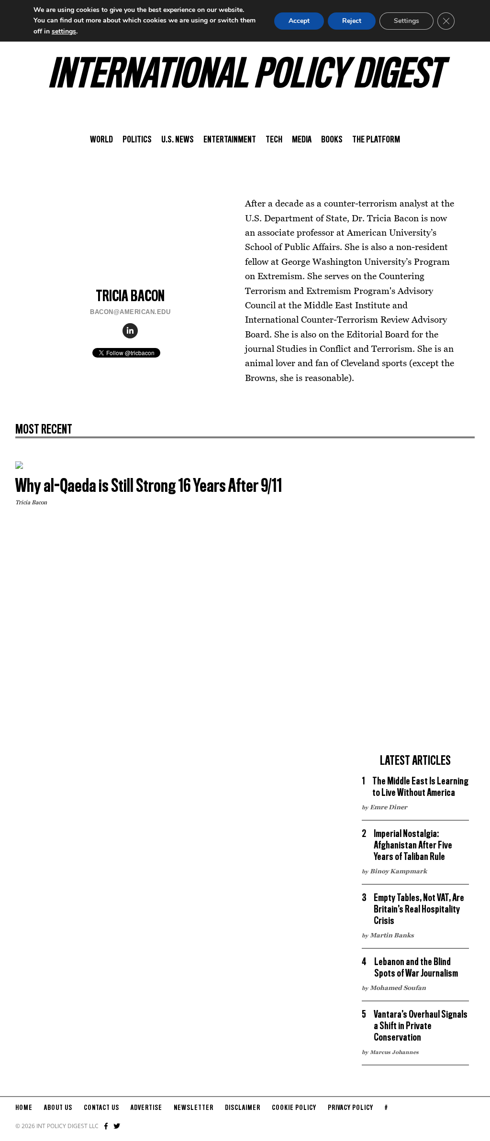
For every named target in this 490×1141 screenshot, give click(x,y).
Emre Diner (388, 807)
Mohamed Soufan (398, 987)
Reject (351, 20)
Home (24, 1108)
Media (302, 140)
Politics (137, 140)
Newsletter (193, 1108)
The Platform (376, 140)
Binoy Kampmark (398, 871)
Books (332, 140)
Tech (274, 140)
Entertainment (229, 140)
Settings (406, 20)
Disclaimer (242, 1108)
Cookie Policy (294, 1108)
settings (64, 31)
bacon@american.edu (130, 311)
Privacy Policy (350, 1108)
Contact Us (101, 1108)
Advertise (146, 1108)
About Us (58, 1108)
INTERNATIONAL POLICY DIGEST (245, 76)
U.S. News (177, 140)
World (101, 140)
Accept (299, 20)
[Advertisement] (415, 604)
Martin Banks (392, 935)
